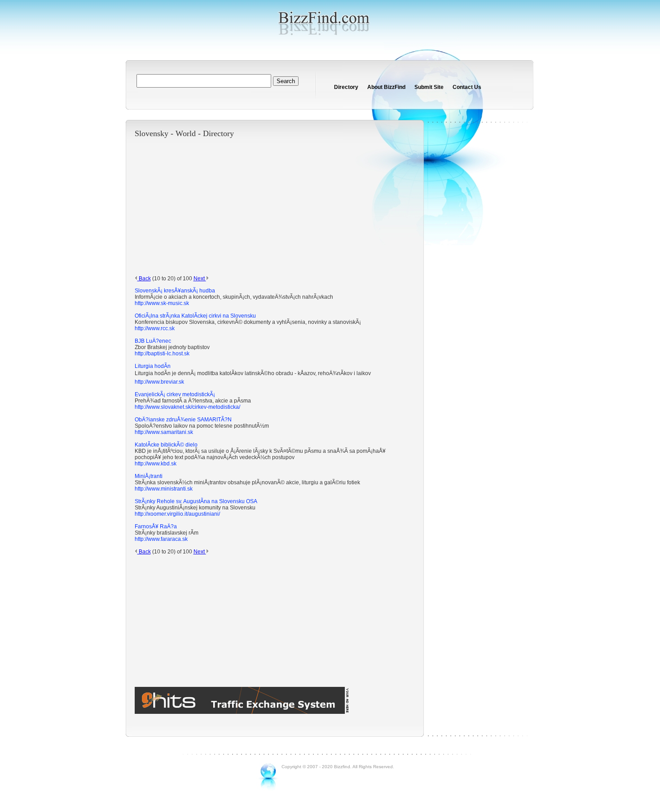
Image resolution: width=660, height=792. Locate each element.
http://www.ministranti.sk (164, 489)
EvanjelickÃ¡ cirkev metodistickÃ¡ (175, 394)
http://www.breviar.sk (159, 382)
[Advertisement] (265, 207)
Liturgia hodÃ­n (153, 366)
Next (200, 278)
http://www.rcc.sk (155, 328)
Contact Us (467, 87)
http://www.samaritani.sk (164, 432)
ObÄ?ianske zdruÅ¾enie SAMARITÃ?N (183, 419)
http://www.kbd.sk (155, 463)
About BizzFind (386, 87)
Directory (346, 87)
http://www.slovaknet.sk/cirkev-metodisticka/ (187, 407)
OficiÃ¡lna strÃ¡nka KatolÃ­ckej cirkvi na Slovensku (195, 316)
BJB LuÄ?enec (153, 341)
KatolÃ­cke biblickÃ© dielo (166, 445)
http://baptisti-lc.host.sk (162, 353)
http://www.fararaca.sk (161, 539)
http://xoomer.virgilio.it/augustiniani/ (177, 514)
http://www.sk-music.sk (162, 303)
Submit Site (429, 87)
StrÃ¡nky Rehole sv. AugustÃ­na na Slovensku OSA (196, 501)
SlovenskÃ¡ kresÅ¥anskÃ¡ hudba (175, 291)
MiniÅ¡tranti (149, 476)
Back (144, 278)
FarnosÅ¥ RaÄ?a (156, 526)
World (186, 133)
